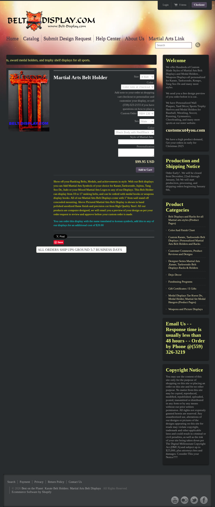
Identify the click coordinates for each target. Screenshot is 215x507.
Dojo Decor (174, 274)
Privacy (38, 481)
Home (12, 38)
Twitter (194, 500)
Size (136, 76)
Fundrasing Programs (180, 281)
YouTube (175, 500)
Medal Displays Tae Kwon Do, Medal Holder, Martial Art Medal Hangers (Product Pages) (187, 299)
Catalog (31, 38)
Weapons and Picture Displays (185, 309)
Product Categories (177, 207)
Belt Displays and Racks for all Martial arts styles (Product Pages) (185, 220)
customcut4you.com (185, 130)
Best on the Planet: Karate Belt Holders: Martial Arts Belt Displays (62, 488)
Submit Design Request (67, 38)
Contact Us (75, 481)
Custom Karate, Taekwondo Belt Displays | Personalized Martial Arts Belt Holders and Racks (186, 240)
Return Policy (56, 481)
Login (166, 4)
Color (150, 82)
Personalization (145, 146)
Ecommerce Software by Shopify (31, 492)
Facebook (204, 500)
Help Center (108, 38)
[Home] (51, 28)
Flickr (184, 500)
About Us (134, 38)
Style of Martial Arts (141, 137)
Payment (25, 481)
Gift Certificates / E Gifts (182, 288)
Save (60, 242)
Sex (137, 121)
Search (11, 481)
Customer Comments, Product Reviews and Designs (185, 252)
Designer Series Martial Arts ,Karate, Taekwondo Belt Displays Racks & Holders (184, 264)
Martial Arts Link (166, 38)
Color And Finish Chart (181, 230)
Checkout (199, 4)
